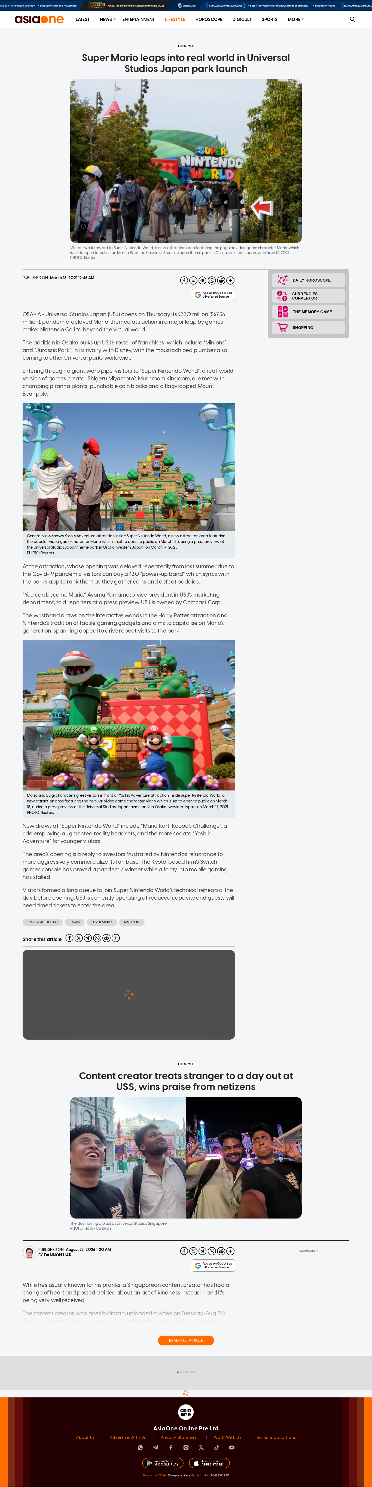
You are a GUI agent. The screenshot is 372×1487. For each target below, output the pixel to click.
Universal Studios (43, 922)
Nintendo (132, 922)
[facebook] (184, 280)
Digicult (242, 19)
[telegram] (202, 280)
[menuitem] (83, 19)
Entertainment (139, 19)
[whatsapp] (212, 280)
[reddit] (221, 280)
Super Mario (102, 922)
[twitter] (193, 280)
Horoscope (209, 19)
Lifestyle (175, 19)
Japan (75, 922)
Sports (270, 19)
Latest (83, 19)
